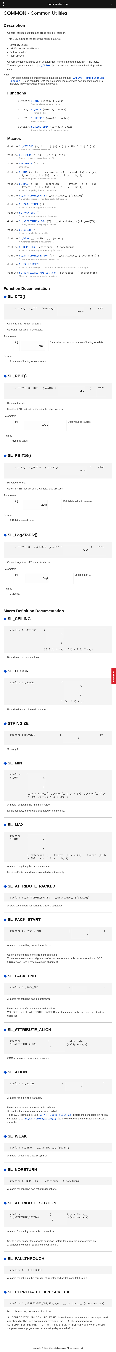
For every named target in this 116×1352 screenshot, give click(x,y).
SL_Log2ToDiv (40, 126)
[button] (113, 676)
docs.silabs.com (58, 4)
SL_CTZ (36, 100)
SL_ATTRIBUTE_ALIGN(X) (56, 1114)
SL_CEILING (27, 146)
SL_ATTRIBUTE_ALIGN (33, 221)
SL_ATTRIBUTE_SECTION (34, 255)
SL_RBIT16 (38, 118)
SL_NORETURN (27, 246)
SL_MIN (24, 172)
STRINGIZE (26, 163)
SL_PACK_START (29, 204)
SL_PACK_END (28, 212)
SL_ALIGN (45, 65)
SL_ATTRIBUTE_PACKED (33, 195)
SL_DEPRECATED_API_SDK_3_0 (38, 272)
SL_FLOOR (25, 154)
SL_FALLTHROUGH (29, 264)
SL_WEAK (25, 238)
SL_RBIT (37, 109)
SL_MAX (24, 183)
